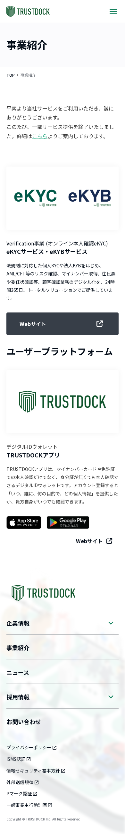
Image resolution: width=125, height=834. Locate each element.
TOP (10, 75)
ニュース (17, 672)
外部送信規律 (19, 782)
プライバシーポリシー (28, 747)
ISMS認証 (15, 759)
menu (113, 11)
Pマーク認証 (19, 793)
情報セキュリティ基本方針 (33, 770)
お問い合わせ (23, 721)
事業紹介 (17, 647)
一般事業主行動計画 (26, 805)
